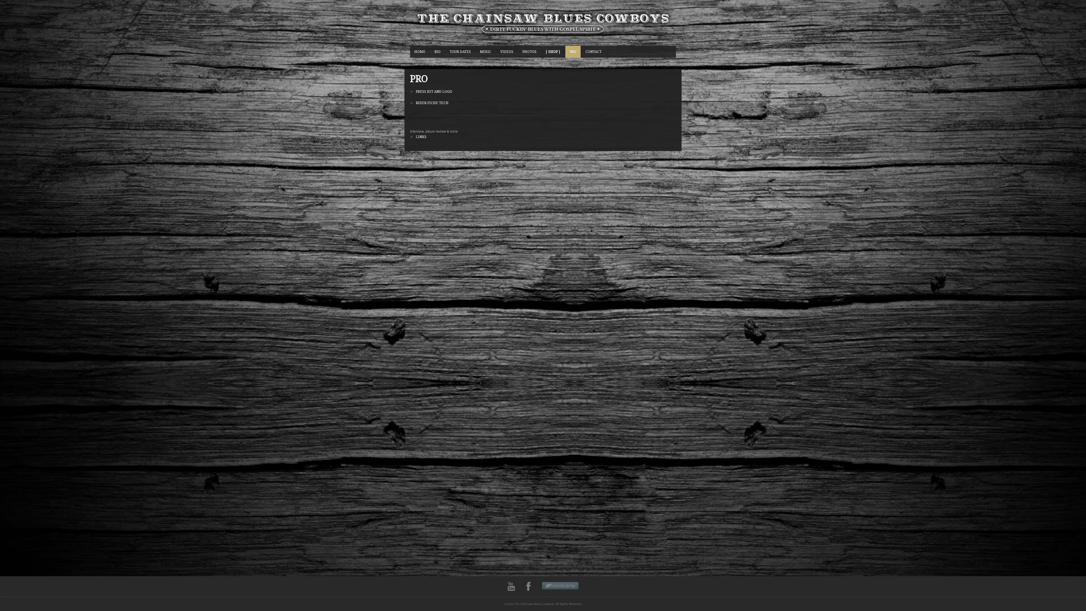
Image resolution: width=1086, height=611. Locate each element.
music (485, 51)
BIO (437, 51)
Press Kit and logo (434, 91)
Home (419, 51)
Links (421, 136)
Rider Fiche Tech (432, 102)
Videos (506, 51)
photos (529, 51)
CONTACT (593, 51)
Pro (573, 51)
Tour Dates (460, 51)
